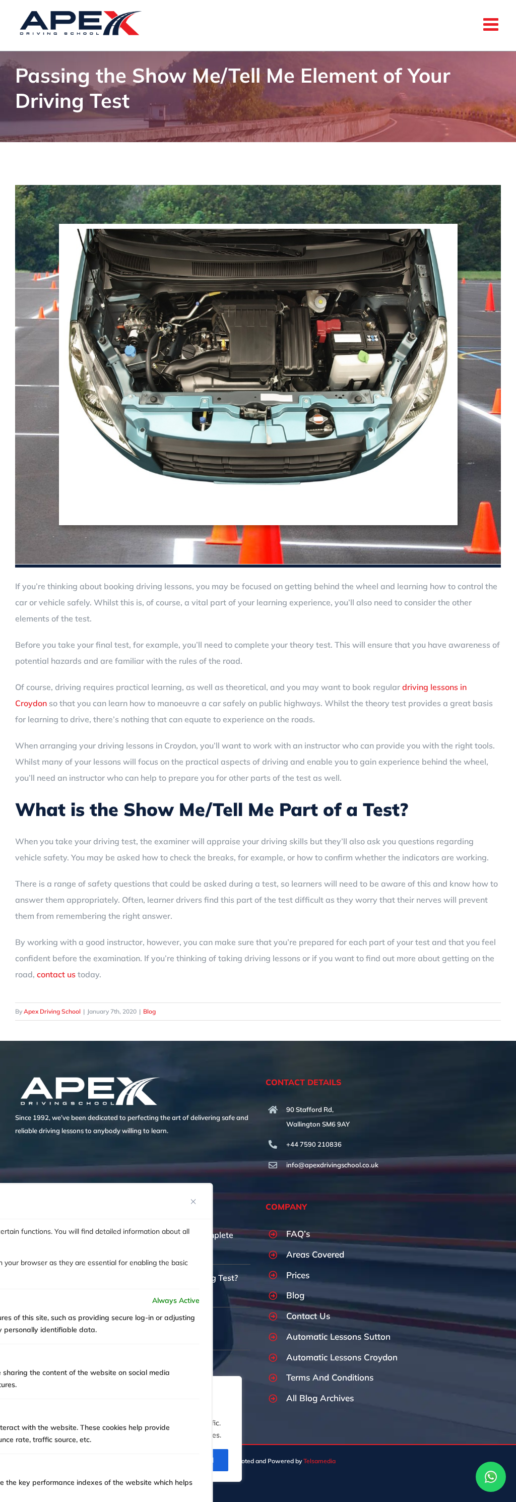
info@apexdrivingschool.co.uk (332, 1165)
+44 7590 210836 (314, 1144)
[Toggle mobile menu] (492, 24)
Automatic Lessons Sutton (338, 1336)
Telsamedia (319, 1461)
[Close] (193, 1202)
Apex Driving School (52, 1011)
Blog (149, 1011)
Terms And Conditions (329, 1377)
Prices (297, 1275)
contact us (56, 974)
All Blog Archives (320, 1398)
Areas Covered (315, 1254)
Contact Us (308, 1315)
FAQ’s (298, 1233)
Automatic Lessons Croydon (342, 1357)
